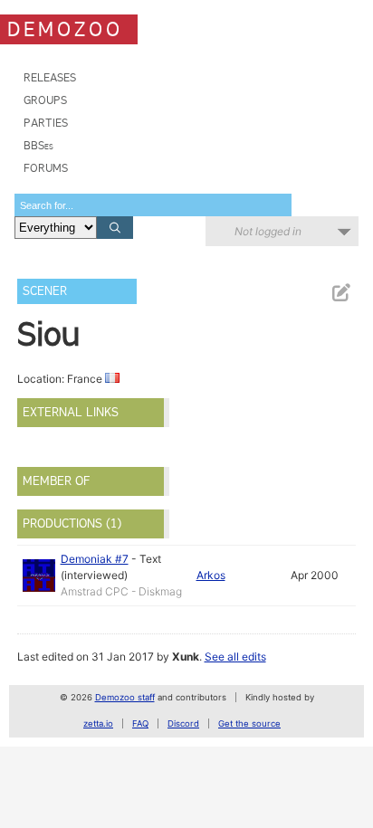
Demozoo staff (125, 697)
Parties (46, 122)
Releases (50, 77)
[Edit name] (340, 293)
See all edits (235, 656)
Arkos (210, 575)
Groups (45, 100)
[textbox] (153, 205)
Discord (183, 723)
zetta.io (98, 723)
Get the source (249, 723)
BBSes (38, 145)
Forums (46, 168)
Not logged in (267, 231)
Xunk (185, 656)
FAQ (140, 723)
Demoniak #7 (95, 559)
